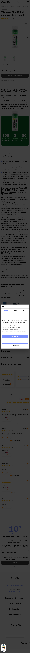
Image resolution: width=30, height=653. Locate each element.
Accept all (15, 336)
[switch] (3, 651)
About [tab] (24, 310)
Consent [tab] (5, 310)
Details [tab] (15, 310)
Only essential (15, 345)
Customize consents (14, 341)
